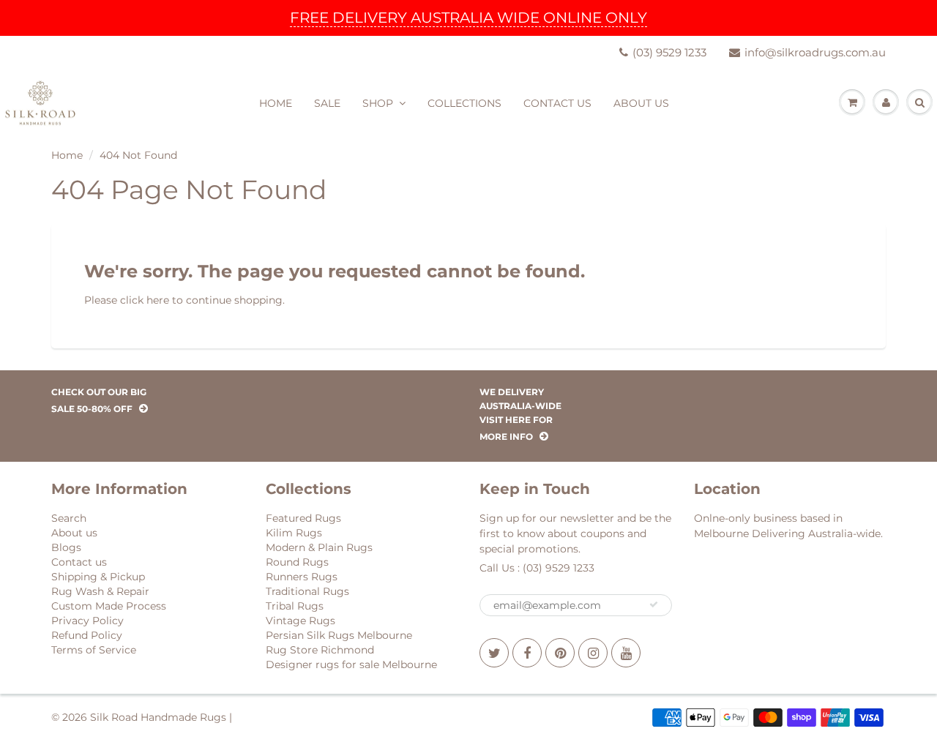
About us (74, 532)
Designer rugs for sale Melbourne (351, 664)
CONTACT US (557, 103)
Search (68, 518)
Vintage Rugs (300, 620)
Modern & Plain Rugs (319, 547)
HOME (275, 103)
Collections (464, 103)
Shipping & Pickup (98, 576)
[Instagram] (593, 652)
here (157, 300)
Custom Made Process (108, 606)
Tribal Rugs (295, 606)
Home (67, 155)
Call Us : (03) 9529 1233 (536, 567)
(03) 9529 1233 (669, 52)
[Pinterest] (560, 652)
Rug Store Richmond (320, 649)
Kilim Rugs (294, 532)
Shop (377, 103)
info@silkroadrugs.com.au (815, 52)
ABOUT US (641, 103)
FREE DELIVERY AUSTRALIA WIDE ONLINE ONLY (468, 17)
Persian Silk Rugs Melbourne (339, 635)
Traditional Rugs (307, 591)
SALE (327, 103)
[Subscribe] (654, 604)
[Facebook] (527, 652)
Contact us (79, 562)
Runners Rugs (301, 576)
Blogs (66, 547)
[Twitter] (494, 652)
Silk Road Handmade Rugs (158, 717)
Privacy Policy (87, 620)
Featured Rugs (303, 518)
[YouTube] (626, 652)
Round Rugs (297, 562)
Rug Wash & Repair (100, 591)
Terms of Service (93, 649)
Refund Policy (86, 635)
